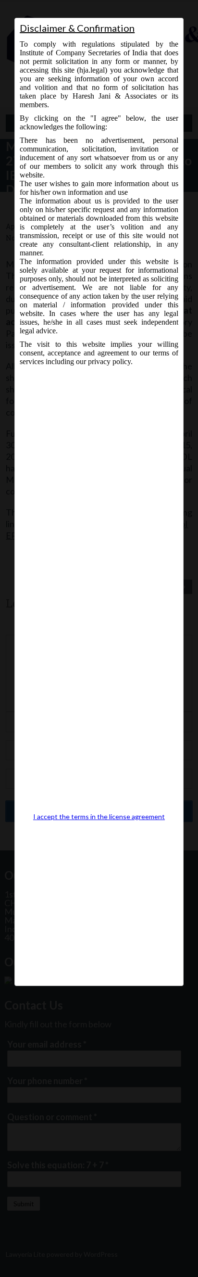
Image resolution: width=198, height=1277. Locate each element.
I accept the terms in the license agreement (99, 816)
